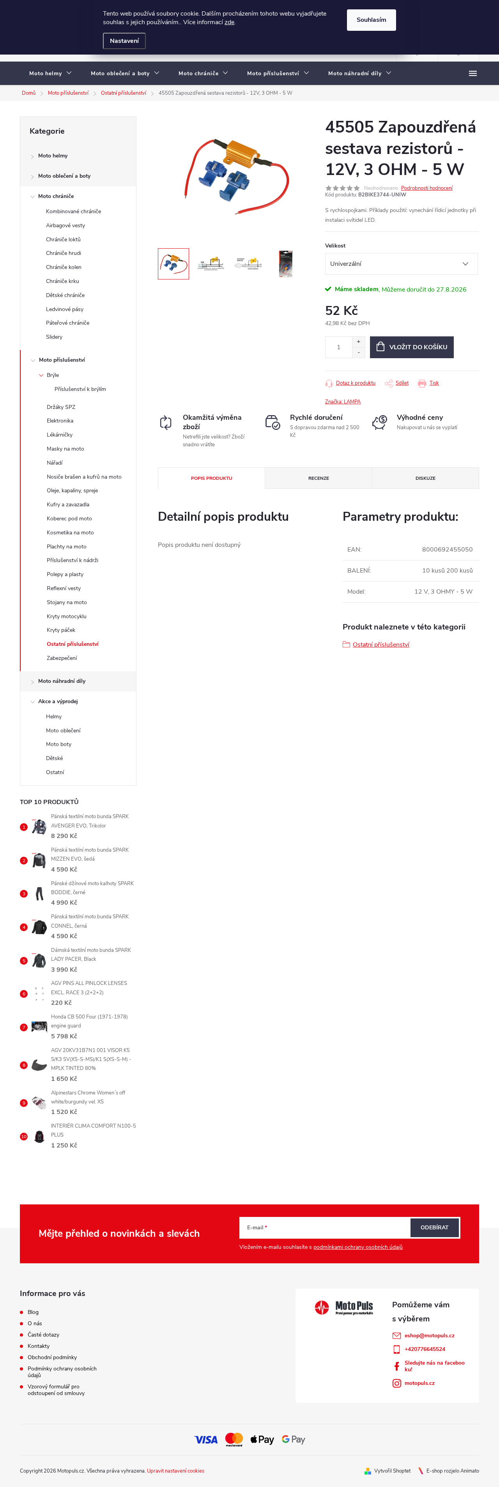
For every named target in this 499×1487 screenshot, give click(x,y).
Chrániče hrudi (63, 253)
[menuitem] (50, 74)
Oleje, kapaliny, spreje (72, 490)
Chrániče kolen (63, 267)
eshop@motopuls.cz (430, 1335)
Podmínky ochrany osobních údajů (62, 1372)
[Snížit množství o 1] (358, 352)
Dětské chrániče (65, 295)
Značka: (343, 401)
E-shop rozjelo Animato (452, 1471)
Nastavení (124, 41)
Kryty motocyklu (67, 616)
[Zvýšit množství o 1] (358, 342)
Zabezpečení (62, 658)
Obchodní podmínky (52, 1357)
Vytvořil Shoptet (392, 1471)
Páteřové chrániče (67, 323)
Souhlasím (371, 20)
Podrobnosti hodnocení (427, 188)
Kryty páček (61, 630)
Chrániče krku (62, 281)
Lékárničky (60, 434)
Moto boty (58, 744)
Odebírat (435, 1227)
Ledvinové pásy (64, 309)
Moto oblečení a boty (64, 176)
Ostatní (55, 772)
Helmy (54, 716)
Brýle (53, 375)
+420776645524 (425, 1349)
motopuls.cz (420, 1383)
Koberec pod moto (69, 518)
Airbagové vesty (65, 225)
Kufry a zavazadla (68, 504)
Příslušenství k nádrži (72, 560)
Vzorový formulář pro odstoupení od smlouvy (56, 1390)
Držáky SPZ (61, 407)
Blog (33, 1312)
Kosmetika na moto (70, 532)
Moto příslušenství (62, 360)
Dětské (54, 758)
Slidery (54, 337)
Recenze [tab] (318, 478)
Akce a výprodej (58, 701)
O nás (35, 1323)
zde (229, 22)
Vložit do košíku (418, 347)
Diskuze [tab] (425, 478)
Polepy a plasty (65, 574)
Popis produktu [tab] (211, 478)
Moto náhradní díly (61, 681)
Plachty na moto (67, 546)
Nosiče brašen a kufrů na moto (84, 477)
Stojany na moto (67, 602)
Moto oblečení (63, 730)
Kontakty (39, 1346)
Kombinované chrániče (73, 211)
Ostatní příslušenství (73, 644)
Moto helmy (52, 155)
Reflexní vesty (64, 588)
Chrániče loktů (63, 239)
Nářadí (54, 463)
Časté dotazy (43, 1334)
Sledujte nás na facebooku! (435, 1366)
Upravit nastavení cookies (175, 1471)
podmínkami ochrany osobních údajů (358, 1247)
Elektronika (60, 420)
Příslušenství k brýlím (80, 389)
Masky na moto (65, 449)
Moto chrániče (56, 196)
